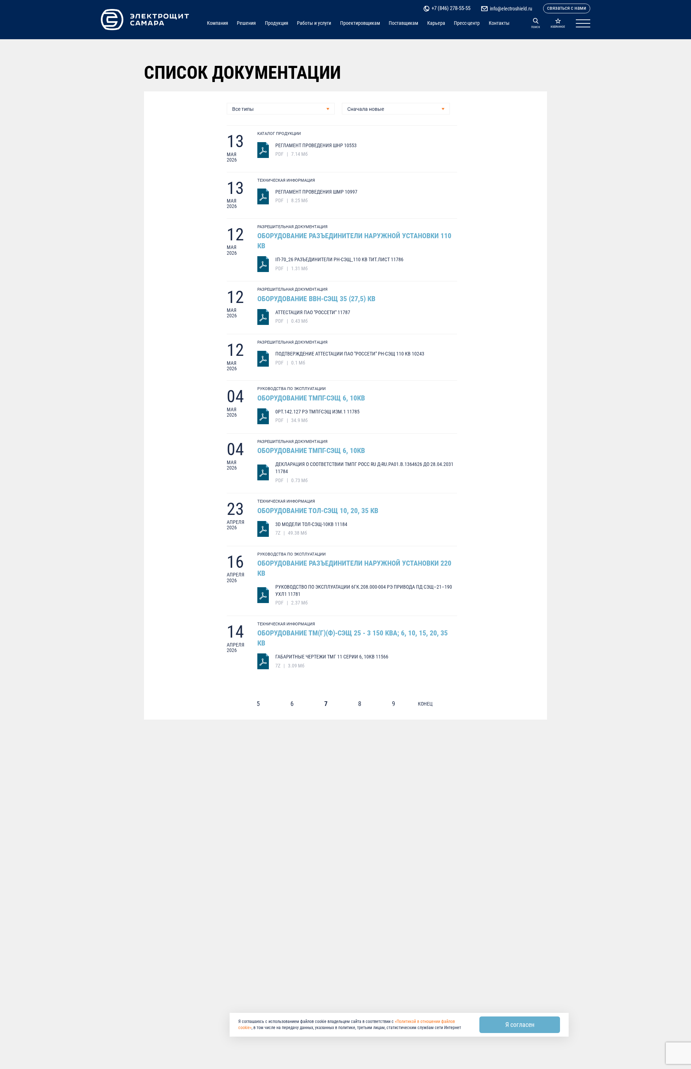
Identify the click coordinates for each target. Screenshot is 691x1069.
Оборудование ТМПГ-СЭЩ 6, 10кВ (311, 398)
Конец (425, 704)
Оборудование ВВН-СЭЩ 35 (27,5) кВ (316, 298)
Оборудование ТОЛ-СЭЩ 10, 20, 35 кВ (317, 510)
